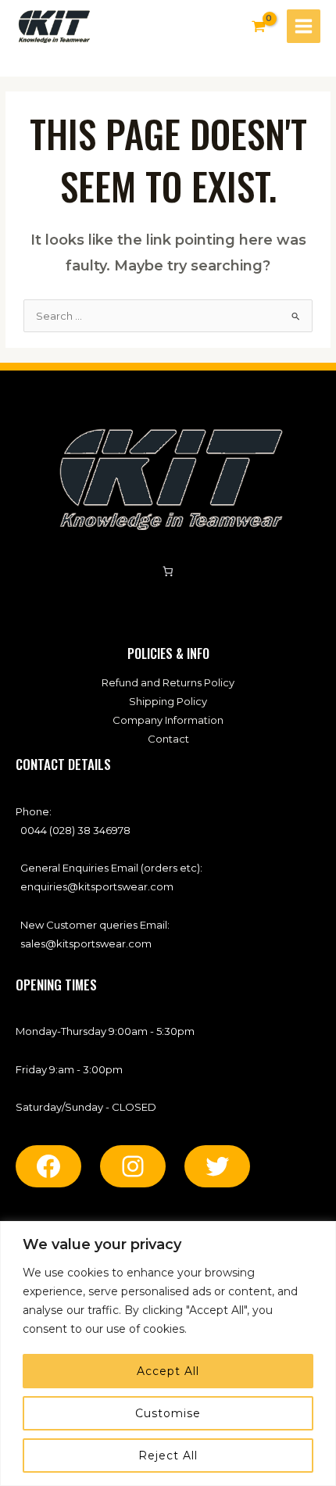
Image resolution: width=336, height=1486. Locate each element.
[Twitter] (217, 1166)
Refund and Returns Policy (168, 682)
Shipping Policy (168, 701)
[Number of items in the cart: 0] (168, 572)
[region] (168, 1353)
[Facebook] (48, 1166)
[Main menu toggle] (303, 26)
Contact (168, 738)
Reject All (168, 1455)
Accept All (168, 1371)
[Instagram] (133, 1166)
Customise (168, 1413)
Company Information (168, 720)
